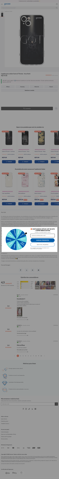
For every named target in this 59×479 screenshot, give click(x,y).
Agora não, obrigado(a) (42, 244)
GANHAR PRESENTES (42, 240)
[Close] (55, 228)
